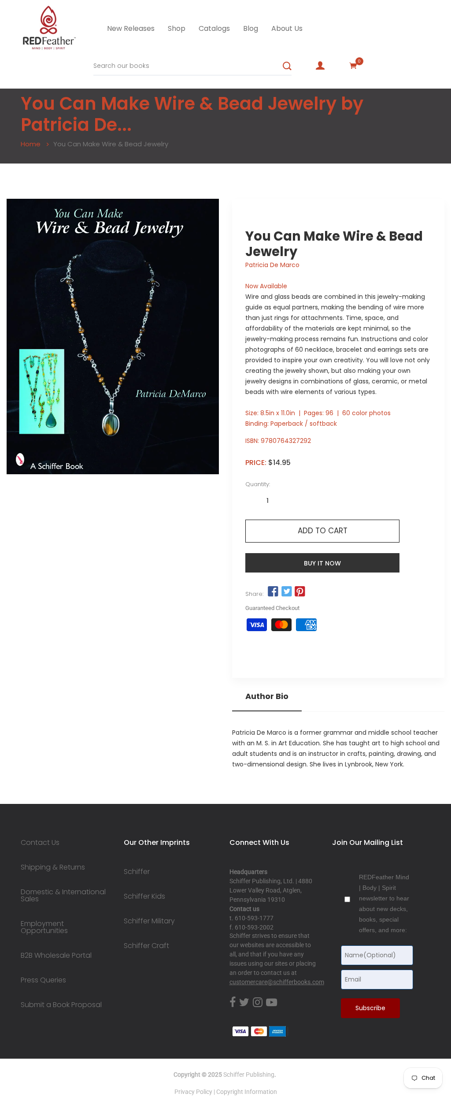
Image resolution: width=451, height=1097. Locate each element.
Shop (176, 28)
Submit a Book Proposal (61, 1004)
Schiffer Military (149, 921)
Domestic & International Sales (63, 896)
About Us (287, 28)
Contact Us (40, 842)
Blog (250, 28)
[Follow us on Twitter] (286, 592)
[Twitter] (244, 1002)
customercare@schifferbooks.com (276, 981)
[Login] (320, 65)
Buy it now (322, 563)
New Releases (131, 28)
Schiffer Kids (144, 896)
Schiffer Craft (146, 945)
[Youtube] (271, 1002)
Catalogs (214, 28)
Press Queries (43, 980)
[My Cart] (353, 65)
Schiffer (137, 871)
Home (31, 144)
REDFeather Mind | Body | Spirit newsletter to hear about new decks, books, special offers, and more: (384, 903)
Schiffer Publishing (248, 1074)
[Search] (287, 66)
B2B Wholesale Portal (56, 955)
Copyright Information (246, 1091)
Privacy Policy (193, 1091)
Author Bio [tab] (266, 696)
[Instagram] (257, 1002)
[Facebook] (232, 1002)
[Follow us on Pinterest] (300, 592)
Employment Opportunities (44, 927)
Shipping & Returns (53, 867)
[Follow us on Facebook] (273, 592)
